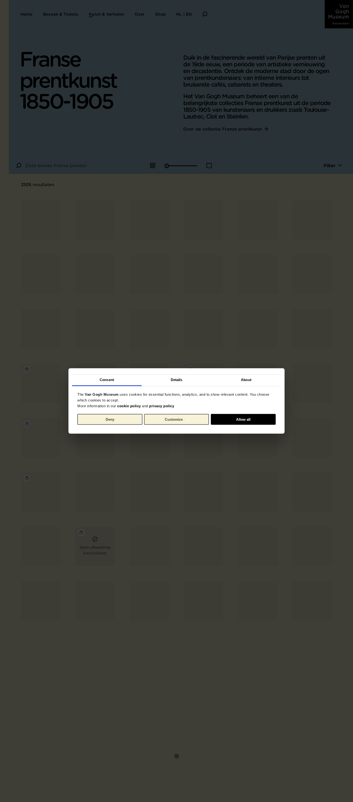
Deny (110, 419)
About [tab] (246, 380)
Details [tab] (177, 380)
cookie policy (129, 406)
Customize (174, 419)
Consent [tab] (107, 380)
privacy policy (161, 406)
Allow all (243, 419)
